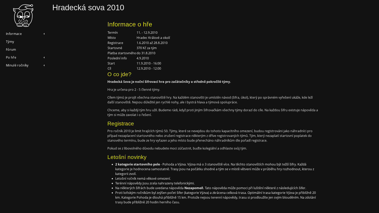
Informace (14, 34)
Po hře (11, 57)
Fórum (11, 49)
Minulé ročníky (17, 65)
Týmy (10, 41)
